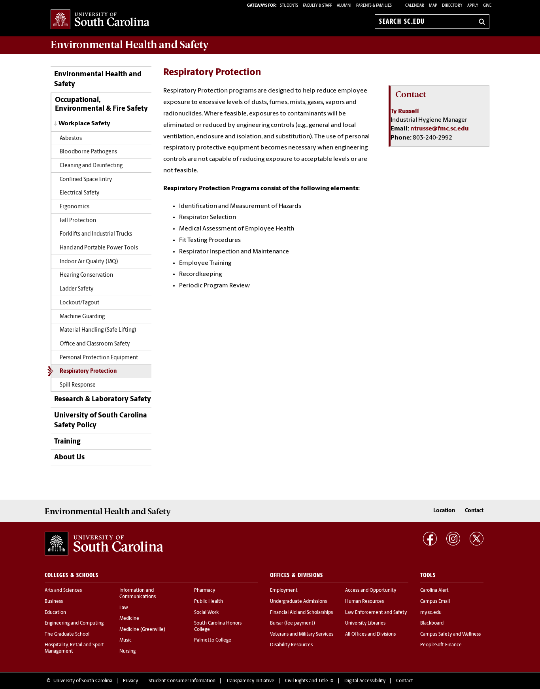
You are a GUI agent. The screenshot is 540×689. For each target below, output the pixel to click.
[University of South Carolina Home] (100, 19)
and (130, 45)
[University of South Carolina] (104, 543)
